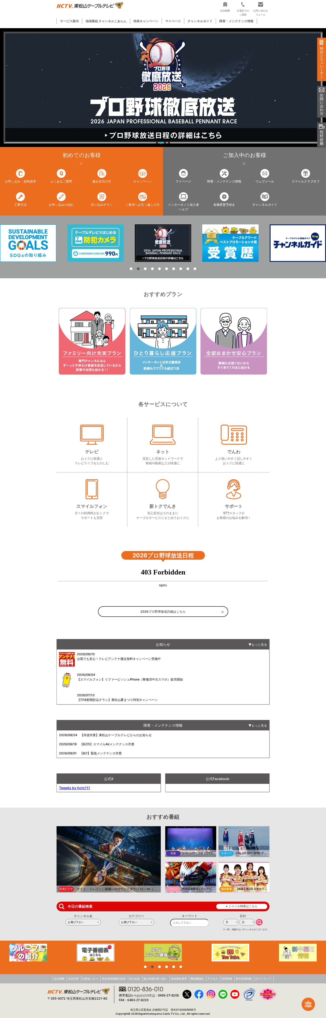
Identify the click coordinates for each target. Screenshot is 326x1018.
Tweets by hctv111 (74, 788)
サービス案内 (69, 21)
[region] (163, 87)
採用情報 (227, 978)
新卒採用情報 (244, 978)
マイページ (173, 21)
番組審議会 (197, 978)
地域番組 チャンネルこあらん (106, 21)
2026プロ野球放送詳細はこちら (163, 611)
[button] (163, 87)
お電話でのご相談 (243, 12)
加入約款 (134, 978)
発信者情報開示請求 (114, 978)
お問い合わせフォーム (260, 12)
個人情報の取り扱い (155, 978)
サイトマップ (263, 978)
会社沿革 (73, 978)
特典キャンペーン (146, 21)
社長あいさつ (90, 978)
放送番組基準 (179, 978)
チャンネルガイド (200, 21)
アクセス (212, 978)
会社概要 (59, 978)
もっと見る (259, 644)
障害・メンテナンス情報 (236, 21)
